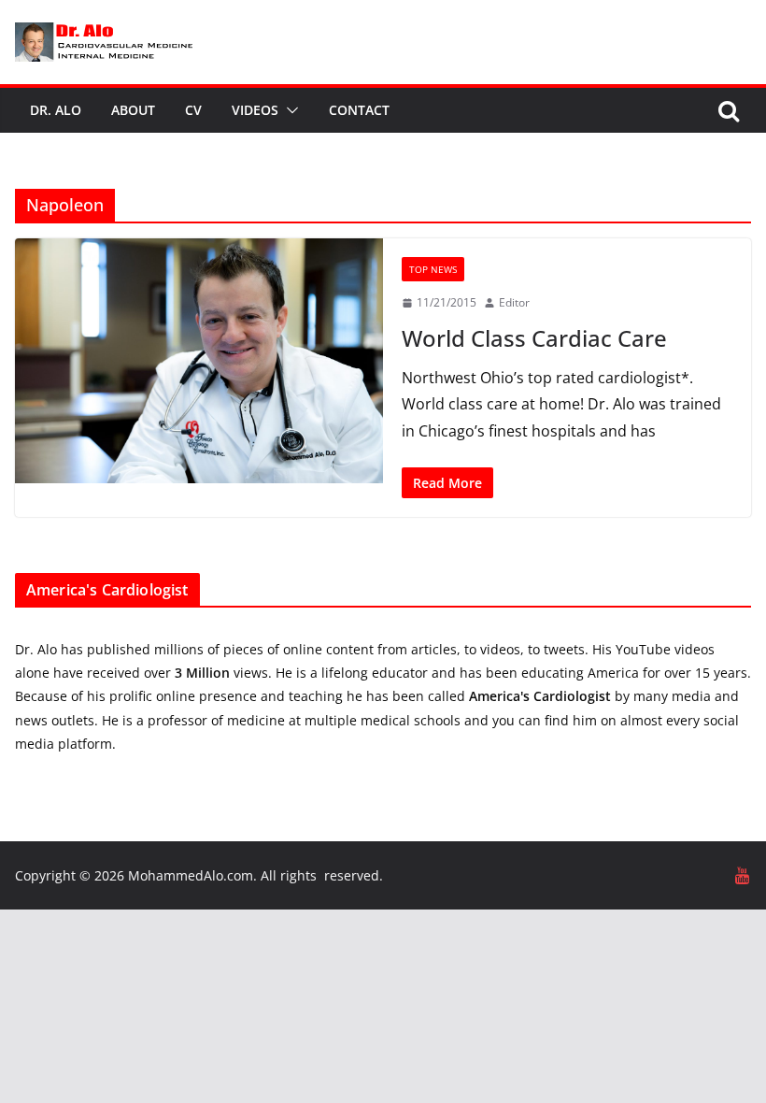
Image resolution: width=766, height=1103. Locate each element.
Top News (433, 269)
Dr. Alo (55, 110)
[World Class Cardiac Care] (199, 361)
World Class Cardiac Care (534, 337)
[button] (288, 110)
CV (193, 110)
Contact (359, 110)
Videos (255, 110)
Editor (514, 302)
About (133, 110)
